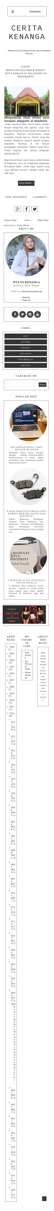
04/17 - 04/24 (13, 1122)
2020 (11, 687)
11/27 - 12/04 (13, 740)
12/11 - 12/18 (13, 726)
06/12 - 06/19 (13, 940)
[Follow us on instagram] (30, 314)
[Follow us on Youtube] (37, 314)
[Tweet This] (34, 210)
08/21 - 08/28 (13, 868)
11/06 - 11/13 (13, 754)
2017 (11, 706)
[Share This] (18, 210)
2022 (11, 673)
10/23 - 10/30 (13, 783)
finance (25, 348)
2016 (11, 713)
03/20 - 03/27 (13, 1165)
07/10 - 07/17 (13, 925)
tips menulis (25, 359)
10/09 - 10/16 (13, 797)
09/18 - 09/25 (13, 826)
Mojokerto (20, 197)
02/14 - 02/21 (13, 1179)
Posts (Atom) (23, 225)
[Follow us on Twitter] (22, 314)
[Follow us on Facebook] (15, 314)
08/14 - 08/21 (13, 883)
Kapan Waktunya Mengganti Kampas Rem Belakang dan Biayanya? (27, 513)
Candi (8, 197)
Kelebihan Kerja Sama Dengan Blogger (27, 448)
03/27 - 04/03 (13, 1151)
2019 (11, 693)
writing (25, 365)
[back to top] (44, 1198)
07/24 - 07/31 (13, 911)
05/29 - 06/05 (13, 968)
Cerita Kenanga (27, 32)
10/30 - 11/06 (13, 769)
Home (27, 220)
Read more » (26, 183)
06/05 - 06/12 (13, 954)
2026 (11, 647)
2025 (11, 653)
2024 (25, 336)
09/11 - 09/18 (13, 840)
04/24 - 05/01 (13, 1108)
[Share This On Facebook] (26, 210)
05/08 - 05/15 (13, 997)
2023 (11, 667)
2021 (11, 680)
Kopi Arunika (28, 655)
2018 (11, 700)
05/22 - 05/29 (13, 982)
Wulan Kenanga (28, 675)
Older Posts (43, 220)
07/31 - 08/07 (13, 897)
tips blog (25, 354)
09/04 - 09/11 (13, 854)
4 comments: (40, 197)
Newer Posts (10, 220)
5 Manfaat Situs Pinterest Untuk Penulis (27, 581)
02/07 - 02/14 (13, 1194)
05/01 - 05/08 (13, 1094)
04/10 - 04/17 (13, 1137)
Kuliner (25, 342)
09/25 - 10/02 (13, 811)
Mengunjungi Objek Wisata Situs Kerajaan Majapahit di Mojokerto (25, 73)
